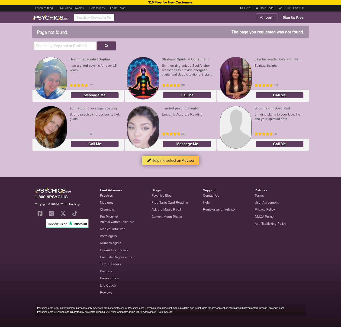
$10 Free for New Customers (170, 2)
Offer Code (266, 8)
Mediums (106, 202)
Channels (107, 209)
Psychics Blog (44, 8)
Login (268, 17)
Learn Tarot (117, 8)
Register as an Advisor (219, 209)
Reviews (106, 292)
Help (247, 8)
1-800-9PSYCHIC (294, 8)
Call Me (187, 95)
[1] (106, 45)
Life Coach (108, 285)
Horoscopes (97, 8)
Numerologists (110, 243)
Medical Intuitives (112, 229)
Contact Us (211, 195)
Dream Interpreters (114, 250)
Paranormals (109, 278)
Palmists (106, 271)
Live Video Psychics (71, 8)
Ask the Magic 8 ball (166, 209)
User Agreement (267, 202)
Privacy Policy (265, 209)
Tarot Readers (110, 264)
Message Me (95, 95)
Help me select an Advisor (172, 160)
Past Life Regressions (116, 257)
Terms (259, 195)
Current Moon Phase (166, 216)
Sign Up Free (293, 17)
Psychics (106, 195)
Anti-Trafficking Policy (270, 223)
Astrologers (108, 236)
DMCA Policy (264, 216)
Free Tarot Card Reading (169, 202)
